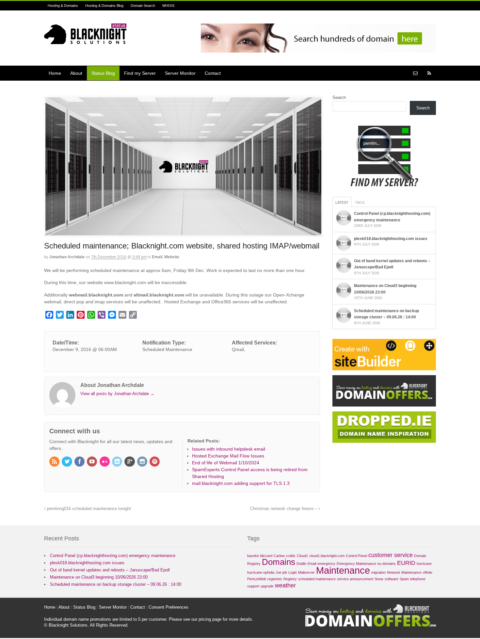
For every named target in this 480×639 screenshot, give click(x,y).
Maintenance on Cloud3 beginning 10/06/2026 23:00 (99, 577)
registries (274, 579)
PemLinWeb (256, 579)
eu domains (386, 564)
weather (285, 585)
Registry (290, 579)
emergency (326, 564)
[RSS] (54, 462)
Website (171, 257)
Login (292, 572)
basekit (253, 556)
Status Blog (103, 73)
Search (339, 97)
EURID (406, 563)
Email (157, 257)
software (391, 579)
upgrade (267, 586)
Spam (404, 579)
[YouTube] (92, 462)
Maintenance (343, 570)
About (76, 73)
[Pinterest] (155, 462)
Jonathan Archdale (67, 257)
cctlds (291, 556)
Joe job (281, 572)
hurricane (424, 564)
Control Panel (356, 556)
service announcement (355, 579)
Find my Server (140, 73)
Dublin (301, 564)
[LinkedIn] (117, 462)
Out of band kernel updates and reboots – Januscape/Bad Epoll (110, 569)
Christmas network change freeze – (284, 508)
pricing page (210, 619)
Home (55, 73)
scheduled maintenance (317, 579)
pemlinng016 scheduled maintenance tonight (88, 508)
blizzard (266, 556)
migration (378, 572)
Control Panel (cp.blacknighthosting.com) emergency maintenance (112, 555)
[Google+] (130, 462)
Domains (278, 562)
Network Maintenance (404, 572)
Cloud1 (302, 556)
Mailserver (306, 572)
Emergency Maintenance (356, 564)
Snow (379, 579)
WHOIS (168, 6)
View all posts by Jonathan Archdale (117, 393)
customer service (390, 555)
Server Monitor (180, 73)
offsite (427, 572)
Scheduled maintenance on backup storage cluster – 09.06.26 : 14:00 (115, 584)
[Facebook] (80, 462)
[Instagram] (142, 462)
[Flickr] (105, 462)
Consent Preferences (168, 607)
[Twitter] (67, 462)
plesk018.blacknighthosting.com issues (390, 238)
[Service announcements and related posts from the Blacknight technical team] (85, 40)
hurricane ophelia (260, 572)
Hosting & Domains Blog (104, 6)
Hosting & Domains (63, 6)
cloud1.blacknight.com (326, 556)
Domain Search (143, 6)
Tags (359, 202)
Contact (213, 73)
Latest (341, 202)
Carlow (279, 556)
